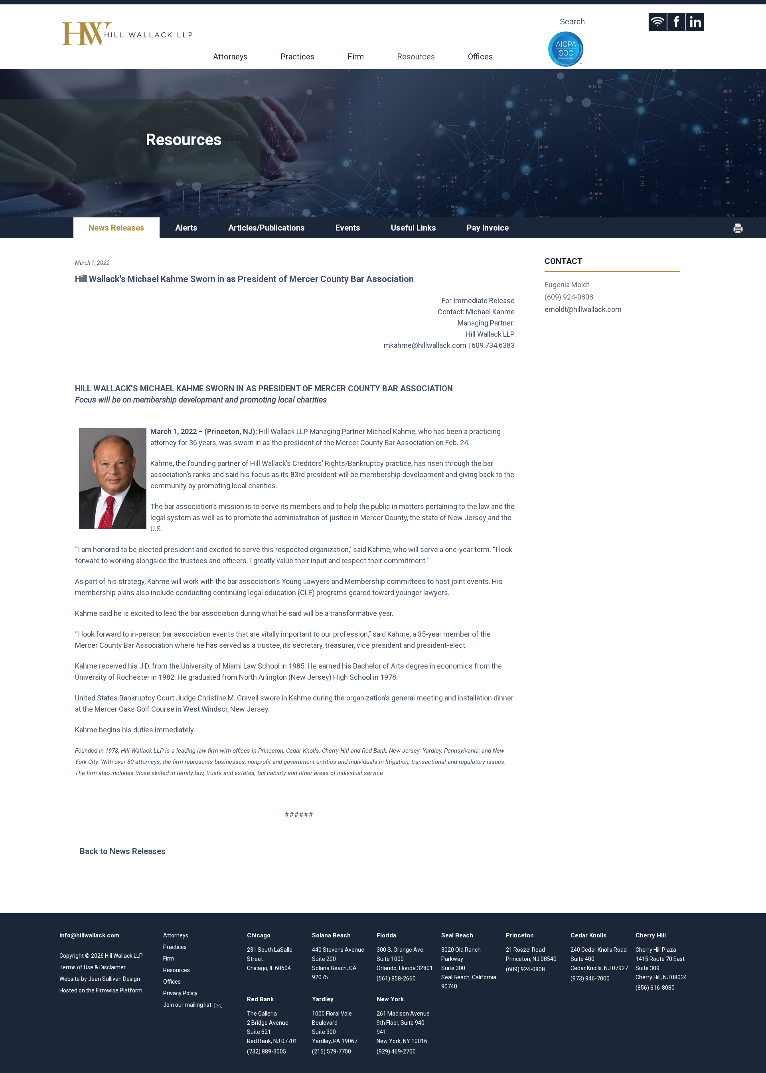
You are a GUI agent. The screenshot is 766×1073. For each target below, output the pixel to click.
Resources (416, 56)
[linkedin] (695, 21)
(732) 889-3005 (266, 1051)
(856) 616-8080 (655, 987)
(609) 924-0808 (525, 969)
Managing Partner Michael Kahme (362, 431)
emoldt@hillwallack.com (583, 309)
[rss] (657, 21)
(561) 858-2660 (396, 978)
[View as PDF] (738, 231)
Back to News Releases (123, 851)
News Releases (116, 228)
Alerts (186, 228)
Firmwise (107, 990)
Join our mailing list (188, 1005)
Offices (480, 56)
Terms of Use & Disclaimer (92, 967)
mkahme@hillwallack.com (425, 345)
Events (348, 228)
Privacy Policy (180, 993)
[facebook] (676, 21)
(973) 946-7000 (590, 978)
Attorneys (230, 56)
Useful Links (413, 228)
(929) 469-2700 (396, 1051)
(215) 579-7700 (331, 1051)
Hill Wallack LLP (124, 956)
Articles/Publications (266, 228)
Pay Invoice (488, 228)
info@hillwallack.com (89, 935)
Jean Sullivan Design (114, 979)
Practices (297, 56)
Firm (355, 56)
